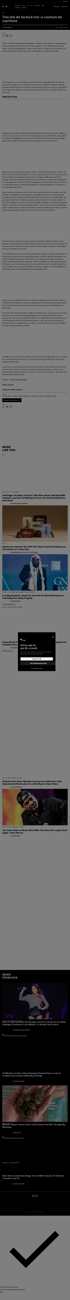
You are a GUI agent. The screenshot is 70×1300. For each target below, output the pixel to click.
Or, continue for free (36, 668)
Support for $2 (36, 659)
